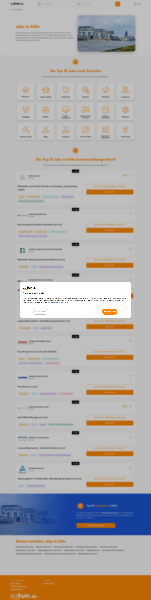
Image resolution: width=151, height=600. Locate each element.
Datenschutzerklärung (61, 302)
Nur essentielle (40, 312)
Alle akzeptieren (110, 312)
